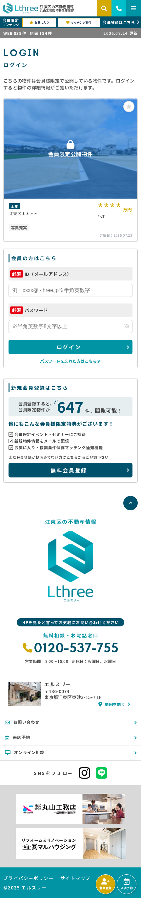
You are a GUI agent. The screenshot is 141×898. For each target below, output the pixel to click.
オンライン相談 (29, 752)
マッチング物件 (81, 22)
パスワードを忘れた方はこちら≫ (70, 361)
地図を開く (115, 704)
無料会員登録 (68, 470)
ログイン (69, 347)
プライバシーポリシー (28, 878)
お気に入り (41, 22)
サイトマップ (75, 878)
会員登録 (105, 888)
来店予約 (126, 888)
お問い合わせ (26, 722)
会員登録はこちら (119, 22)
